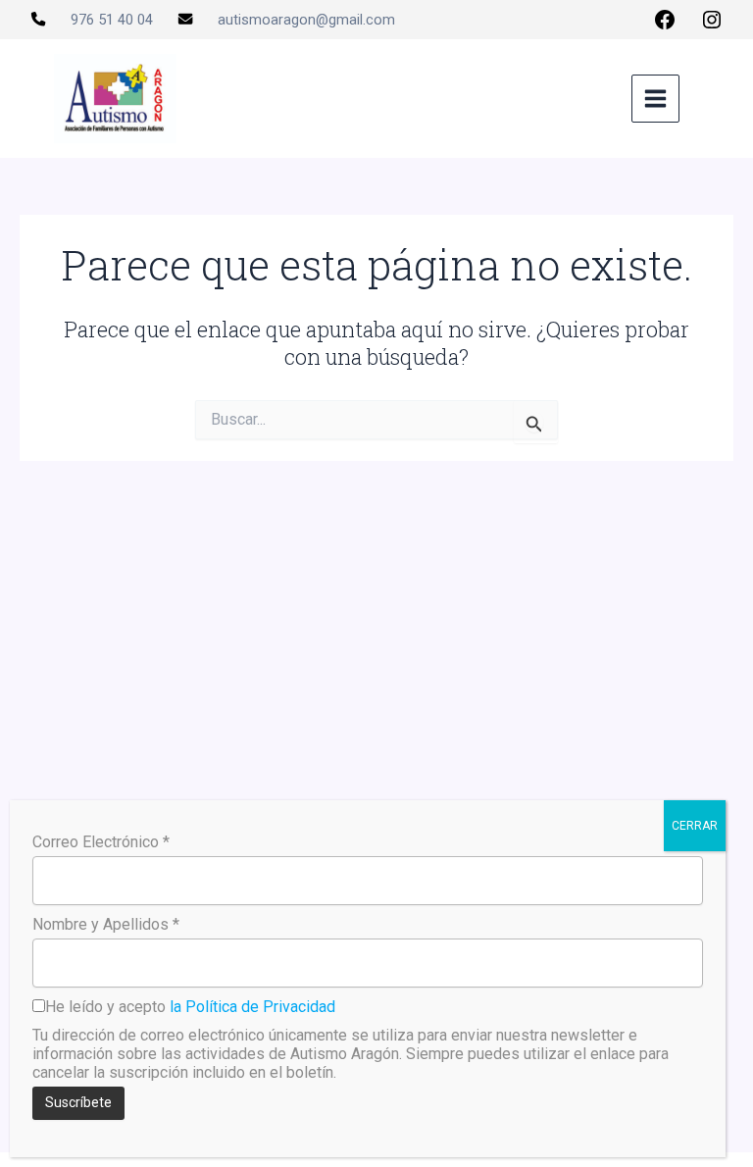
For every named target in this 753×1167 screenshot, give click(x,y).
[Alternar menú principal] (655, 99)
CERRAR (695, 826)
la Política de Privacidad (252, 1006)
